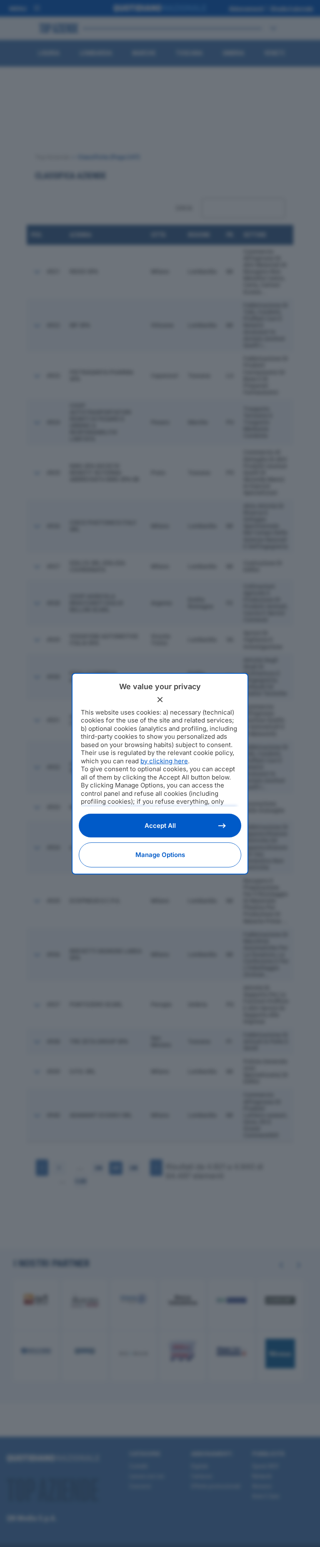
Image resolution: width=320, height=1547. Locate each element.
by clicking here (164, 761)
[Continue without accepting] (160, 699)
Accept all (160, 826)
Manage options (160, 855)
